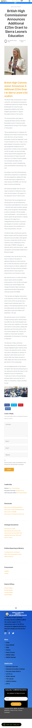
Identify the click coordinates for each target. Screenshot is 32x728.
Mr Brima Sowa (20, 491)
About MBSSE (10, 645)
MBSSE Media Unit (12, 41)
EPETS (8, 684)
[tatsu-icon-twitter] (13, 633)
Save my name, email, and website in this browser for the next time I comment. (15, 463)
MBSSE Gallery (10, 655)
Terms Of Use (13, 710)
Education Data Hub (12, 666)
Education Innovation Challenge (15, 669)
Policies (8, 650)
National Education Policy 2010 (12, 531)
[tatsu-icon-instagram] (5, 633)
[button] (11, 724)
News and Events (16, 6)
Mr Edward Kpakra (22, 493)
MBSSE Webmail (11, 657)
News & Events (10, 652)
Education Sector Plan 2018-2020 (13, 533)
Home (7, 642)
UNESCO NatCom (11, 681)
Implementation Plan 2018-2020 (12, 535)
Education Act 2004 (9, 529)
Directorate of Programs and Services (14, 514)
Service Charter (8, 538)
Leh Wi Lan (9, 674)
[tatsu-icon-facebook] (10, 633)
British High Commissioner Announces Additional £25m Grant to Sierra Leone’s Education (16, 23)
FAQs (7, 647)
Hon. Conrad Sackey (14, 488)
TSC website (9, 679)
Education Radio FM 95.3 (13, 671)
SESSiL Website (10, 676)
